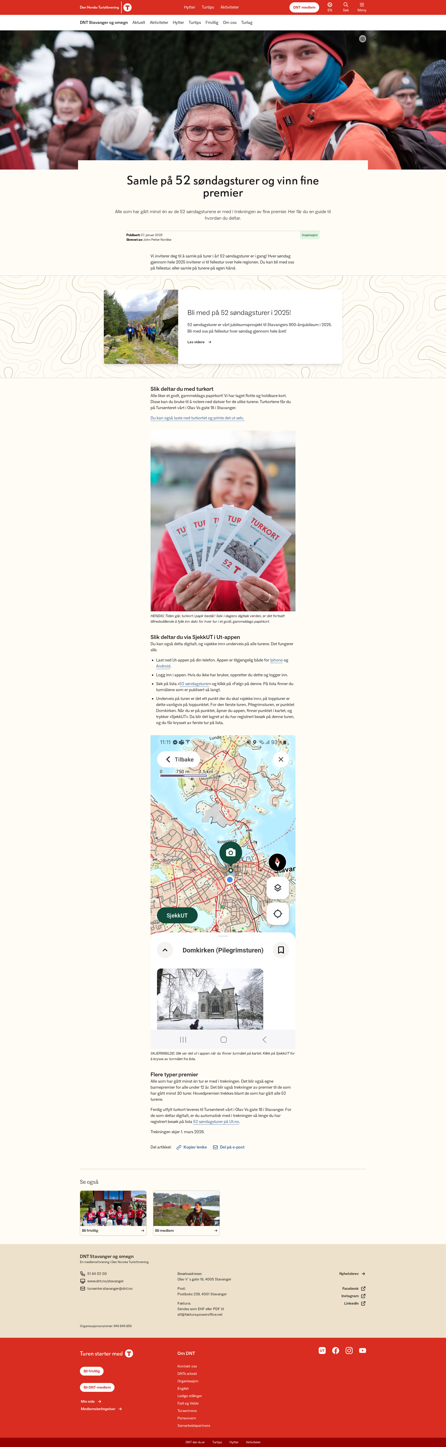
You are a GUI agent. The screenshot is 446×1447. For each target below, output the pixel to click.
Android (163, 666)
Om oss (229, 22)
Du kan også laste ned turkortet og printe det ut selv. (198, 418)
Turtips (208, 7)
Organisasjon (187, 1381)
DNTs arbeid (187, 1373)
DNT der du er (195, 1442)
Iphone (276, 660)
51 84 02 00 (97, 1273)
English (183, 1388)
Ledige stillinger (189, 1396)
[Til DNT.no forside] (105, 7)
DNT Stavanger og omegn (104, 22)
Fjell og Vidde (188, 1403)
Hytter (189, 7)
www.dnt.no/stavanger (105, 1281)
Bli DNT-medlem (97, 1387)
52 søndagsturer (194, 684)
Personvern (186, 1418)
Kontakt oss (187, 1366)
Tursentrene (187, 1410)
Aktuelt (138, 22)
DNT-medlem (304, 7)
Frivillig (212, 22)
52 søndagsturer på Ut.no (216, 1121)
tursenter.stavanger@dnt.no (110, 1288)
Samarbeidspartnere (193, 1425)
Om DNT (186, 1354)
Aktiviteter (229, 7)
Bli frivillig (92, 1371)
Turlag (247, 22)
